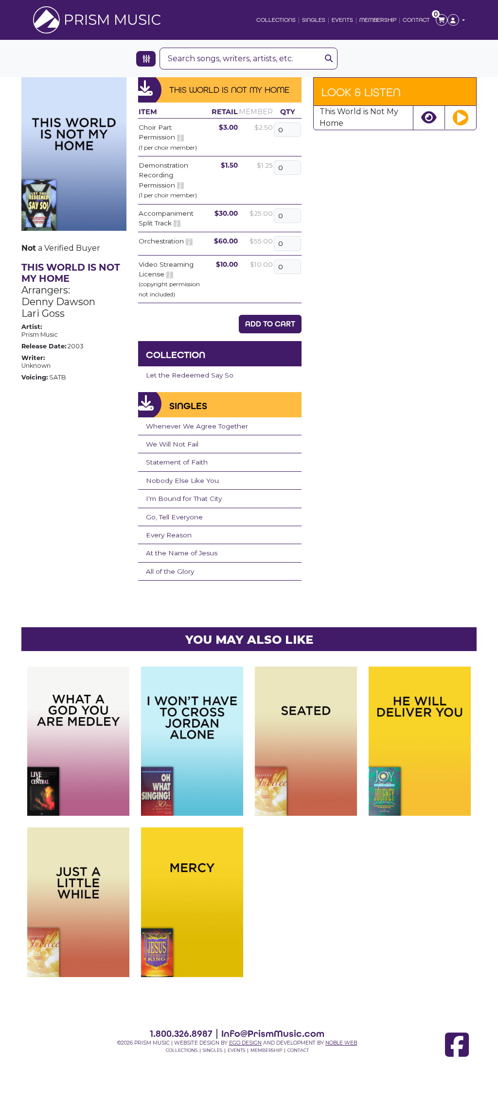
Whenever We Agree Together (197, 426)
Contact (416, 20)
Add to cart (270, 323)
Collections (276, 20)
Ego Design (245, 1043)
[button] (456, 20)
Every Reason (169, 535)
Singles (313, 20)
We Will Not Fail (172, 444)
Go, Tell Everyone (174, 517)
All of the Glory (170, 571)
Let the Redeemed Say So (189, 375)
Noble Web (341, 1043)
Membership (377, 20)
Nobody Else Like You (182, 480)
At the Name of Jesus (181, 553)
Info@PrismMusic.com (272, 1033)
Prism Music (112, 19)
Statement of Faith (177, 462)
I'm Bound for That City (184, 498)
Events (342, 20)
